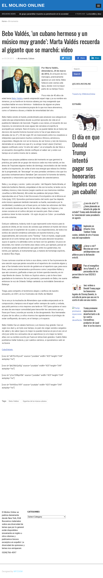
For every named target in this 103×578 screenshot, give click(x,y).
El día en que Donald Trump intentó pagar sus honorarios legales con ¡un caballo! (86, 164)
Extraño (76, 104)
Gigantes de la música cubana (34, 401)
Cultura (31, 59)
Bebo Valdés (17, 98)
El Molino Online (23, 5)
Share (82, 58)
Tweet (67, 58)
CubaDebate (7, 349)
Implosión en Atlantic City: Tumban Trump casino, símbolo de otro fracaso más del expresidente (85, 231)
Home (4, 21)
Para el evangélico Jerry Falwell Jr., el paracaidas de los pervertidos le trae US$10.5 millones (85, 271)
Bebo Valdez (14, 401)
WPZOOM (18, 571)
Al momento (23, 59)
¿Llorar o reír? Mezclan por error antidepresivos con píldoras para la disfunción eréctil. (85, 251)
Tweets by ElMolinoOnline (83, 94)
